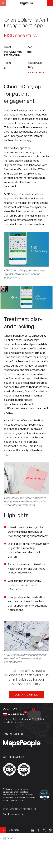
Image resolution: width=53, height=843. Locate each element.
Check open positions (14, 814)
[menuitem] (8, 838)
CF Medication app (35, 72)
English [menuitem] (9, 838)
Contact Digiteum (26, 694)
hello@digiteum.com (13, 722)
